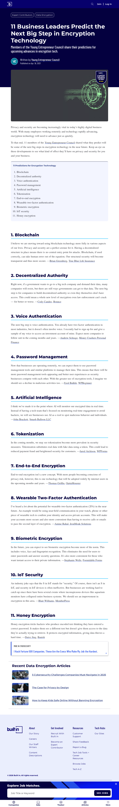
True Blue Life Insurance (82, 261)
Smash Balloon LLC (40, 419)
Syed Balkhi (70, 383)
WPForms (102, 451)
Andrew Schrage (69, 337)
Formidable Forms (92, 560)
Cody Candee (45, 301)
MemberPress (62, 600)
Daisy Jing (30, 637)
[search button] (92, 4)
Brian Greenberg (58, 261)
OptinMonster (73, 483)
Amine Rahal (61, 523)
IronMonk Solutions (80, 523)
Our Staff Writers (33, 746)
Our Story (34, 733)
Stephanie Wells (72, 560)
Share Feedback (81, 742)
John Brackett (20, 419)
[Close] (116, 784)
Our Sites (99, 733)
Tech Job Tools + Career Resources (81, 755)
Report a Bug (79, 747)
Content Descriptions (35, 754)
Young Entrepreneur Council (45, 59)
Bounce (57, 301)
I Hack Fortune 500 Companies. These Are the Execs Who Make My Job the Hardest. (56, 651)
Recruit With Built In (57, 735)
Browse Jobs (79, 763)
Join (99, 4)
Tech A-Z (77, 769)
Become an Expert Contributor (57, 745)
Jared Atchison (87, 451)
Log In (108, 4)
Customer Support (78, 735)
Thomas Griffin (56, 483)
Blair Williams (46, 600)
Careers (33, 739)
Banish (41, 637)
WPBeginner (85, 383)
